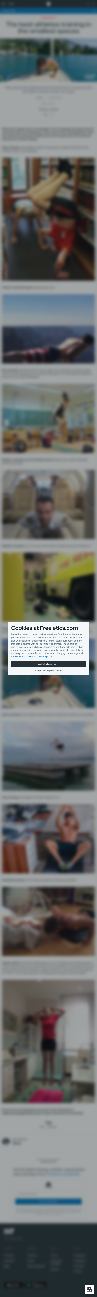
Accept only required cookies (49, 670)
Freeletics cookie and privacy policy (33, 656)
